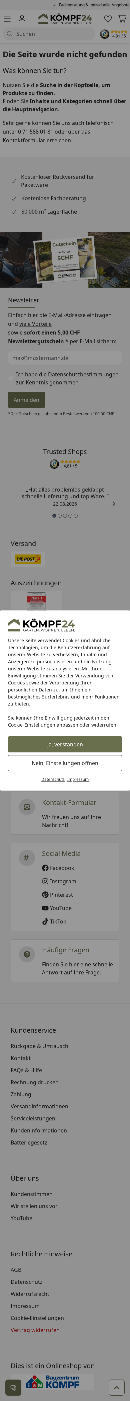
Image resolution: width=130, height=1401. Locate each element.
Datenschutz (53, 779)
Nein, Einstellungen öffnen (65, 763)
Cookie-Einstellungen (31, 725)
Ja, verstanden (65, 744)
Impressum (78, 779)
